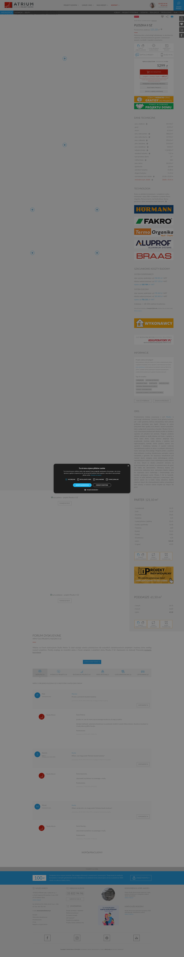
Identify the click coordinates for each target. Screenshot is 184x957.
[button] (92, 490)
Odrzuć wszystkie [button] (102, 485)
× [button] (128, 466)
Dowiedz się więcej (96, 475)
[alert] (92, 478)
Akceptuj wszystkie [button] (82, 485)
